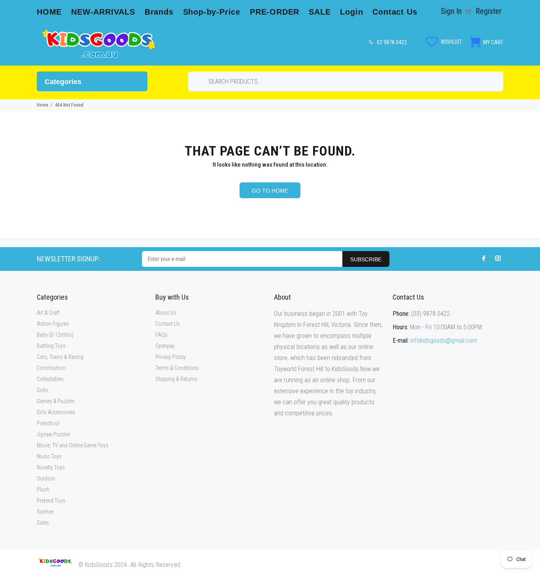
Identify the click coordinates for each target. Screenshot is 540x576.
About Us (165, 313)
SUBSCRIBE (365, 259)
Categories (63, 82)
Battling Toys (51, 346)
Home (42, 105)
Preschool (48, 423)
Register (489, 11)
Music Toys (49, 456)
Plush (43, 489)
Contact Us (167, 324)
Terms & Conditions (177, 368)
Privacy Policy (170, 357)
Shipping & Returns (176, 379)
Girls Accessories (56, 412)
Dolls (42, 390)
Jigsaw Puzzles (53, 434)
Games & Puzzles (56, 401)
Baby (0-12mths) (55, 335)
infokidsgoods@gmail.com (443, 340)
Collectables (50, 379)
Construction (51, 368)
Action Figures (53, 324)
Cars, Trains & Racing (60, 357)
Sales (43, 523)
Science (45, 511)
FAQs (161, 335)
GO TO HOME (270, 191)
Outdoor (46, 478)
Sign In (451, 11)
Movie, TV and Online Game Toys (72, 445)
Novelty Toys (51, 467)
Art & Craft (48, 313)
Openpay (165, 346)
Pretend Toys (51, 500)
